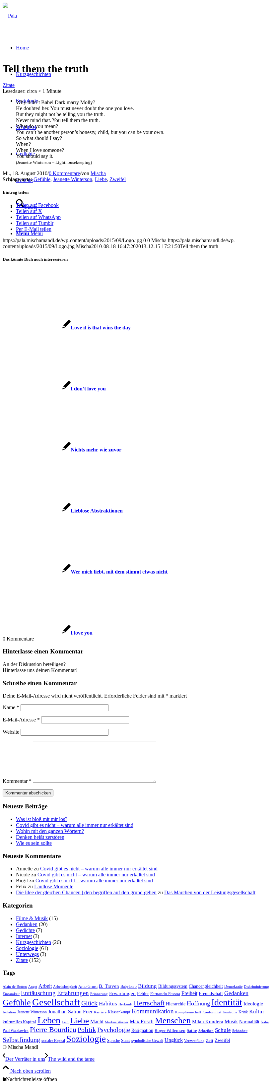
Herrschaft (149, 1003)
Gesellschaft (56, 1002)
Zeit (209, 1040)
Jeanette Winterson (72, 179)
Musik (231, 1021)
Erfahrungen (73, 992)
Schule (223, 1030)
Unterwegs (27, 954)
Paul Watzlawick (16, 1030)
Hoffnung (198, 1003)
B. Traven (109, 986)
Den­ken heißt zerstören (40, 837)
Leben (48, 1020)
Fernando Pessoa (165, 993)
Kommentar (17, 781)
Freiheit (189, 993)
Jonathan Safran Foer (70, 1011)
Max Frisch (142, 1021)
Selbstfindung (21, 1039)
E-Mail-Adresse (21, 719)
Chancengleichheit (206, 986)
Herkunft (125, 1004)
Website (11, 732)
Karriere (100, 1012)
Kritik (243, 1012)
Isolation (9, 1012)
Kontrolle (230, 1012)
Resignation (142, 1030)
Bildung (147, 986)
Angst (32, 986)
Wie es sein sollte (34, 843)
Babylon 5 (128, 986)
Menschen (173, 1020)
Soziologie (27, 948)
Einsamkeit (11, 994)
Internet (24, 936)
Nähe (265, 1022)
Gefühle (42, 179)
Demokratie (233, 986)
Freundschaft (211, 993)
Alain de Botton (15, 986)
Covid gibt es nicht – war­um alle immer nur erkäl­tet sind (74, 825)
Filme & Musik (32, 918)
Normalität (249, 1021)
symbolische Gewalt (147, 1040)
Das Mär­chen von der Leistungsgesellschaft (209, 892)
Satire (192, 1030)
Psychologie (113, 1029)
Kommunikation (153, 1011)
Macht (96, 1021)
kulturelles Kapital (19, 1022)
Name (11, 707)
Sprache (113, 1040)
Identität (226, 1002)
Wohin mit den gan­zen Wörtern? (50, 831)
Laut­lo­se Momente (53, 886)
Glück (89, 1003)
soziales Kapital (53, 1041)
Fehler (143, 993)
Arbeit (45, 986)
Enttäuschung (38, 992)
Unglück (174, 1040)
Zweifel (117, 179)
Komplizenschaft (188, 1012)
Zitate (9, 85)
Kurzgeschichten (33, 942)
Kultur (256, 1011)
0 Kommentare (64, 173)
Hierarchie (175, 1003)
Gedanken (26, 924)
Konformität (211, 1012)
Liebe (101, 179)
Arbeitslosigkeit (65, 986)
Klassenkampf (119, 1012)
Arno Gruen (88, 986)
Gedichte (25, 930)
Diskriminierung (256, 986)
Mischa (98, 173)
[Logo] (10, 16)
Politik (87, 1029)
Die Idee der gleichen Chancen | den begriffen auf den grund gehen (86, 892)
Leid (65, 1022)
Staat (125, 1040)
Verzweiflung (194, 1041)
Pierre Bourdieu (53, 1030)
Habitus (108, 1003)
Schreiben (206, 1031)
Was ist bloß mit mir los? (41, 819)
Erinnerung (99, 994)
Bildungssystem (172, 986)
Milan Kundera (207, 1021)
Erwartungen (122, 993)
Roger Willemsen (170, 1030)
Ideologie (253, 1003)
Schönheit (239, 1031)
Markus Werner (116, 1022)
